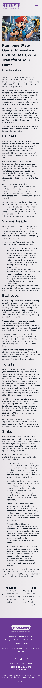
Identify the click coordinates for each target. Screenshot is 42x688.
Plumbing (12, 636)
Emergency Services (12, 640)
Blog (26, 643)
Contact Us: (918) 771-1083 (21, 663)
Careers (18, 643)
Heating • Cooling (25, 636)
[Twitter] (21, 659)
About (25, 640)
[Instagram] (26, 659)
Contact (34, 640)
